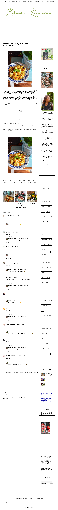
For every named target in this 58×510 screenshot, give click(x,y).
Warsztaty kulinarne (39, 1)
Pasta (48, 226)
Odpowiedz (8, 218)
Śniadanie (44, 351)
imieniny (43, 290)
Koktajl (43, 211)
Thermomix (50, 239)
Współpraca (30, 1)
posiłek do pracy (45, 320)
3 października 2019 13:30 (13, 308)
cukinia (43, 267)
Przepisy (13, 1)
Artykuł (43, 183)
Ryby (48, 234)
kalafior (24, 180)
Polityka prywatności (50, 1)
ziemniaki (44, 348)
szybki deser (44, 333)
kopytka (50, 300)
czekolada (49, 267)
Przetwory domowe (46, 231)
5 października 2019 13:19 (23, 285)
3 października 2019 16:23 (19, 339)
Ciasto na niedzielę (45, 191)
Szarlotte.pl (8, 370)
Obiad (47, 224)
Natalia (7, 262)
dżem (47, 285)
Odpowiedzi (9, 221)
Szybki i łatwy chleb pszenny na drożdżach (49, 374)
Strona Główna (7, 1)
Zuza (7, 293)
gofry (43, 287)
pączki (43, 325)
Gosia (7, 308)
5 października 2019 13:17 (23, 223)
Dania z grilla (44, 201)
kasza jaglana (44, 300)
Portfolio (29, 3)
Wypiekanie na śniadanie (46, 249)
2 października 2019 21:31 (14, 262)
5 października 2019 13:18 (23, 254)
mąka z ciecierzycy (7, 182)
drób (51, 282)
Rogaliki (43, 234)
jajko (47, 295)
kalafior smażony (31, 180)
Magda (7, 277)
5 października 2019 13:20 (23, 331)
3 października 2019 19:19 (20, 355)
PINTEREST (40, 498)
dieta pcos (44, 272)
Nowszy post (7, 185)
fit (50, 285)
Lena (6, 246)
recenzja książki (45, 328)
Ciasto (47, 188)
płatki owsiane (49, 325)
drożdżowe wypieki (46, 277)
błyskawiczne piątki (46, 259)
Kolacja (48, 211)
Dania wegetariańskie (46, 198)
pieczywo (44, 315)
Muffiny (43, 221)
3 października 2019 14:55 (21, 324)
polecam (29, 182)
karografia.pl (53, 502)
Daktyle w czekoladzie (10, 355)
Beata (7, 215)
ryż (50, 328)
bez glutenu (44, 254)
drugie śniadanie (45, 282)
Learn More (27, 507)
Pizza (43, 229)
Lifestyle (24, 1)
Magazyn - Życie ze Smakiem (47, 216)
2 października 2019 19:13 (13, 215)
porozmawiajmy (45, 318)
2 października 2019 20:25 (13, 246)
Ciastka (43, 188)
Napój (43, 224)
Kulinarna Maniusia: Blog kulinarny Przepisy (18, 502)
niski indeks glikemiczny (17, 182)
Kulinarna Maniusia (12, 223)
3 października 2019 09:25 (14, 277)
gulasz (47, 287)
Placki (47, 229)
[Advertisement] (29, 30)
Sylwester (44, 239)
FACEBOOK (19, 498)
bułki (43, 257)
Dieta (19, 1)
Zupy (49, 252)
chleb (43, 262)
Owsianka (44, 226)
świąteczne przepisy (46, 353)
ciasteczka (48, 262)
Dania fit (43, 196)
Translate (51, 483)
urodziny (44, 338)
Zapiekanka (44, 252)
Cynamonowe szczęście (10, 324)
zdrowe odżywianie (46, 343)
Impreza (43, 206)
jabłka (43, 295)
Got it (31, 507)
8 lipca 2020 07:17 (14, 370)
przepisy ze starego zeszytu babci (48, 323)
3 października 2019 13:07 (13, 293)
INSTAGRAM (32, 498)
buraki (49, 254)
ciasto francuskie (45, 264)
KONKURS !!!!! (49, 206)
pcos (25, 182)
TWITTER (25, 498)
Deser (50, 201)
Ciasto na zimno (45, 193)
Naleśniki (48, 221)
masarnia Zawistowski (46, 305)
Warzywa (34, 182)
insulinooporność (17, 180)
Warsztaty (44, 244)
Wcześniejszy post (32, 185)
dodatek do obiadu (8, 180)
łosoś (48, 348)
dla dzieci (50, 272)
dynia (43, 285)
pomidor (49, 315)
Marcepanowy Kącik (10, 339)
